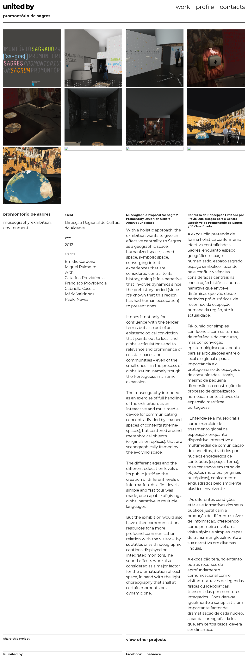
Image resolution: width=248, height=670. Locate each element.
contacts (232, 6)
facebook (134, 654)
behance (153, 654)
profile (205, 6)
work (183, 6)
